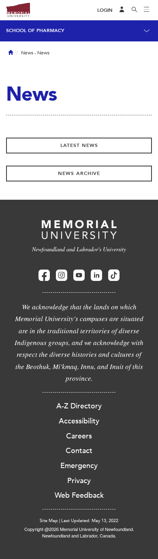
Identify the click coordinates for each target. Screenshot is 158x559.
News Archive (79, 173)
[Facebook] (44, 275)
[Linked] (96, 275)
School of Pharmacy (35, 30)
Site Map (49, 520)
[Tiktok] (114, 275)
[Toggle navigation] (146, 10)
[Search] (134, 10)
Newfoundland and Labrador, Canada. (79, 535)
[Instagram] (61, 275)
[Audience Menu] (122, 10)
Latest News (79, 145)
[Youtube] (79, 275)
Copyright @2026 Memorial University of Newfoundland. (79, 529)
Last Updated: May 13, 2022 (89, 520)
